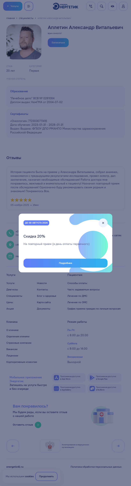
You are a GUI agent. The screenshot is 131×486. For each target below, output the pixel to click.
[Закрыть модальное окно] (103, 222)
